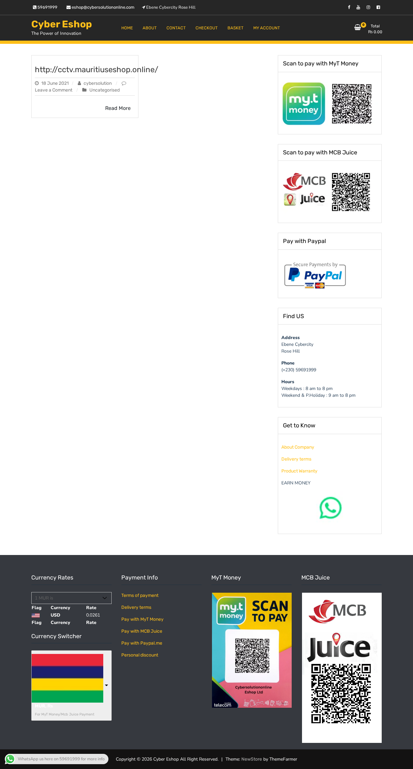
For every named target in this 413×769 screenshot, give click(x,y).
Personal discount (139, 655)
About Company (297, 447)
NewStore (251, 759)
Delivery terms (296, 459)
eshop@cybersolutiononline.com (103, 7)
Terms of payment (139, 595)
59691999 (46, 7)
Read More (118, 108)
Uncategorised (104, 90)
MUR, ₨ (44, 706)
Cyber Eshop (61, 24)
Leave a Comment (54, 90)
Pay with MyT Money (142, 619)
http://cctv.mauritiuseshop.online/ (96, 69)
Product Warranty (299, 471)
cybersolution (98, 83)
